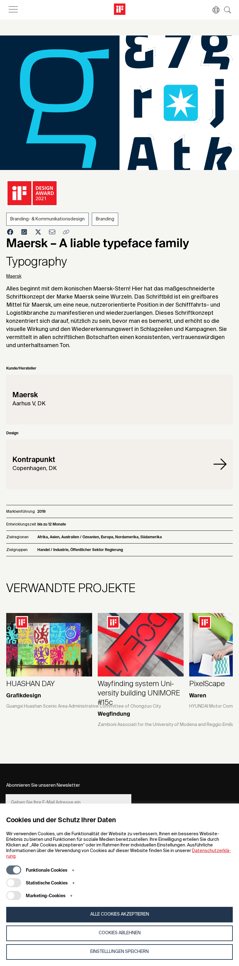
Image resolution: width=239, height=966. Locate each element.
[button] (212, 10)
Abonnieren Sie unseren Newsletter (43, 785)
